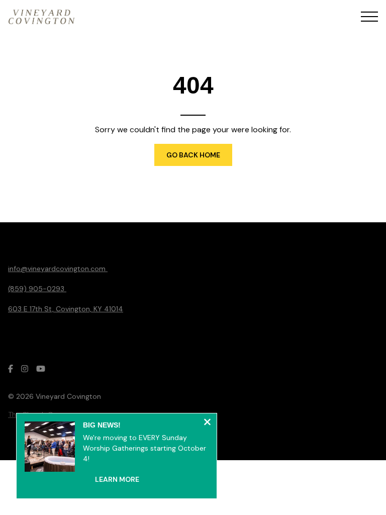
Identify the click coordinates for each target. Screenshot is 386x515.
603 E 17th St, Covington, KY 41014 (65, 308)
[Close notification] (207, 423)
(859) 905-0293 (37, 288)
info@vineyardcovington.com (58, 268)
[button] (369, 16)
